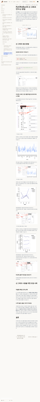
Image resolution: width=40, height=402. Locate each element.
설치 (2, 6)
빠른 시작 (2, 8)
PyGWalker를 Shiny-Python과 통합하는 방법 (7, 29)
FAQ (2, 59)
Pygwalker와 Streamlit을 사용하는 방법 (6, 62)
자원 (2, 57)
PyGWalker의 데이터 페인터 (7, 17)
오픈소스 (17, 1)
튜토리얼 (2, 12)
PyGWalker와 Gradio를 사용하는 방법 (7, 15)
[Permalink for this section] (30, 44)
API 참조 (2, 10)
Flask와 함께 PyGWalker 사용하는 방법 (6, 26)
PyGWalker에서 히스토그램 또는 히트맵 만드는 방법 (8, 50)
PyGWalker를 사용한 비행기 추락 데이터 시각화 (7, 39)
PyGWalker (3, 5)
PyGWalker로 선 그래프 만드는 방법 (8, 53)
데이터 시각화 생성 (4, 55)
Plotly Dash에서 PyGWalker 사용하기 (7, 20)
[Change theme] (10, 400)
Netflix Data (4, 41)
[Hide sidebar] (11, 400)
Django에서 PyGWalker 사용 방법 (7, 23)
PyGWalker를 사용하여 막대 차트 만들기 (7, 46)
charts (3, 43)
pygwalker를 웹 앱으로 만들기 (6, 64)
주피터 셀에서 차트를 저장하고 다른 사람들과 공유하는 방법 (7, 32)
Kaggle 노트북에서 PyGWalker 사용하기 (5, 36)
